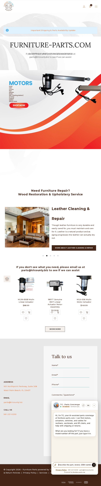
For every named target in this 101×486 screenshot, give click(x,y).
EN (88, 405)
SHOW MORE (55, 329)
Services (43, 473)
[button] (29, 312)
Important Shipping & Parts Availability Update (53, 30)
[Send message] (94, 465)
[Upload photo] (55, 465)
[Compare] (23, 312)
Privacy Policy (29, 473)
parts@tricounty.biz (13, 402)
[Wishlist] (26, 318)
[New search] (83, 405)
